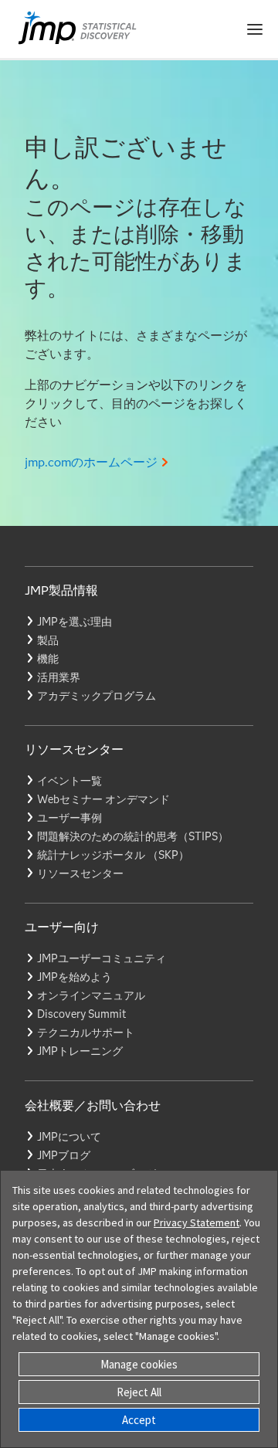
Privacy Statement (196, 1222)
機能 (48, 659)
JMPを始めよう (74, 977)
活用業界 (58, 677)
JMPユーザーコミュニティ (101, 958)
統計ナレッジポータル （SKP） (113, 855)
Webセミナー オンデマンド (103, 799)
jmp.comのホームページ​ (91, 462)
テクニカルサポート (85, 1032)
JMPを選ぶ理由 (74, 622)
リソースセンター (80, 873)
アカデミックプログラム (96, 696)
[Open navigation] (255, 29)
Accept (139, 1419)
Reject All (139, 1392)
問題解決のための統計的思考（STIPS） (133, 836)
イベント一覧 (69, 781)
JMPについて (69, 1137)
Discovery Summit (81, 1014)
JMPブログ (63, 1155)
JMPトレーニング (80, 1051)
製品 (48, 640)
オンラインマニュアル (91, 995)
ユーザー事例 (69, 818)
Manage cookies (139, 1364)
